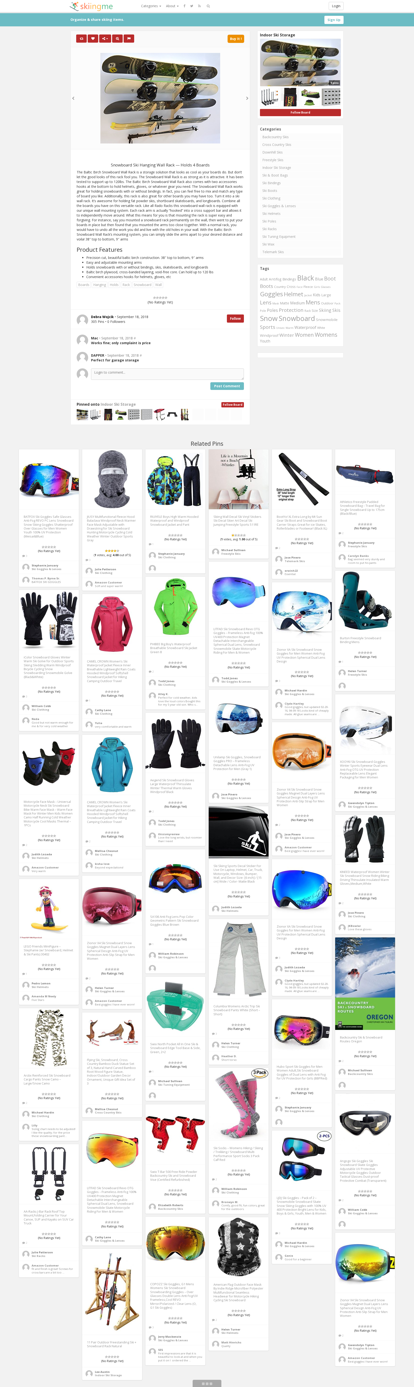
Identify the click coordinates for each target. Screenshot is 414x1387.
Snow (269, 318)
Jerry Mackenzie (169, 1336)
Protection (291, 310)
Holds (114, 284)
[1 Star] (154, 297)
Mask (275, 303)
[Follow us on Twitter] (192, 6)
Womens (326, 334)
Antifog (275, 279)
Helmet (293, 294)
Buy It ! (236, 38)
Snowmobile (327, 319)
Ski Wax (268, 244)
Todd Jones (229, 678)
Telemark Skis (273, 252)
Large (326, 294)
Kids (316, 294)
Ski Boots (269, 190)
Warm (289, 328)
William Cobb (41, 706)
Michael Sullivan (233, 550)
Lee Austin (102, 1372)
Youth (265, 341)
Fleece (308, 287)
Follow (235, 318)
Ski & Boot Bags (275, 175)
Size (315, 310)
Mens (313, 302)
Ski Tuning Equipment (279, 236)
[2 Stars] (157, 297)
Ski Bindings (271, 183)
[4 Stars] (163, 297)
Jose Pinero (293, 557)
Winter (286, 335)
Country (280, 287)
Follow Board (232, 405)
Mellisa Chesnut (106, 851)
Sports (267, 327)
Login (336, 6)
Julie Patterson (105, 569)
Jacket (308, 295)
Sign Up (334, 19)
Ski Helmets (271, 213)
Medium (297, 303)
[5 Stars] (166, 297)
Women (304, 334)
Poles (272, 310)
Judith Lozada (42, 854)
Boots (266, 286)
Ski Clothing (271, 198)
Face (300, 287)
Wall (158, 284)
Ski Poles (269, 221)
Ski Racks (269, 229)
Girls (317, 287)
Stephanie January (45, 565)
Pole (263, 311)
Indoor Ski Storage (118, 404)
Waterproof (305, 327)
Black (305, 277)
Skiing (325, 310)
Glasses (325, 287)
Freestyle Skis (272, 160)
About (171, 6)
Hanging (99, 284)
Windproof (269, 335)
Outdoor (327, 303)
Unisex (280, 328)
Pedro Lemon (41, 983)
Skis (336, 310)
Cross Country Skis (276, 144)
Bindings (289, 279)
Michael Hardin (296, 690)
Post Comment (227, 386)
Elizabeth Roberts (170, 1205)
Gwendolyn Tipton (361, 803)
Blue (319, 279)
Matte (284, 303)
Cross (291, 287)
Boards (83, 284)
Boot (330, 278)
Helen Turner (357, 671)
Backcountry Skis (275, 137)
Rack (126, 284)
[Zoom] (117, 38)
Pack (337, 303)
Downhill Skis (272, 152)
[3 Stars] (160, 297)
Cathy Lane (103, 710)
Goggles (271, 294)
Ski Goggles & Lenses (279, 206)
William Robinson (171, 953)
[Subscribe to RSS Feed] (199, 6)
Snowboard (142, 284)
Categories (150, 6)
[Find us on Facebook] (184, 6)
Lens (265, 302)
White (321, 328)
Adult (264, 279)
